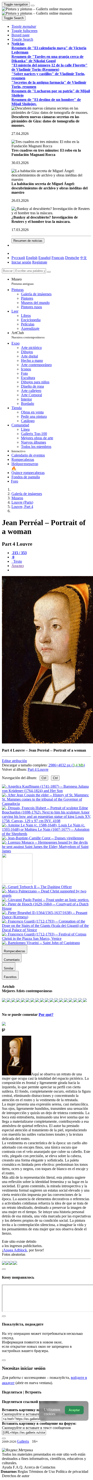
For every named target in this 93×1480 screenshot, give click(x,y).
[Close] (49, 272)
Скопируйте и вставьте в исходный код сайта (39, 1414)
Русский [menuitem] (18, 258)
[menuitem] (83, 258)
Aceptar (74, 1410)
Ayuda (7, 1467)
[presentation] (51, 570)
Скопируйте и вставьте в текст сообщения (36, 1428)
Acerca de (32, 1467)
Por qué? (46, 1014)
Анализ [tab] (17, 566)
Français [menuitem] (58, 258)
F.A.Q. (18, 1467)
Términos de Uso (42, 1471)
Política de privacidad (72, 1471)
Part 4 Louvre (38, 769)
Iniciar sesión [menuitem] (21, 262)
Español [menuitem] (44, 258)
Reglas (23, 1471)
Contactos (47, 1467)
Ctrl (43, 778)
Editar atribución (14, 761)
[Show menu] (33, 5)
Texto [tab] (17, 561)
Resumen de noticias (27, 240)
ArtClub (28, 335)
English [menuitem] (31, 258)
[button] (23, 26)
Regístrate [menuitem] (39, 262)
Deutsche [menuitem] (72, 258)
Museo (22, 281)
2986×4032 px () (66, 765)
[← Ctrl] (46, 851)
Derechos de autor (15, 1476)
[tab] (19, 553)
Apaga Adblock (15, 1250)
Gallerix (23, 1441)
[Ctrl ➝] (37, 887)
